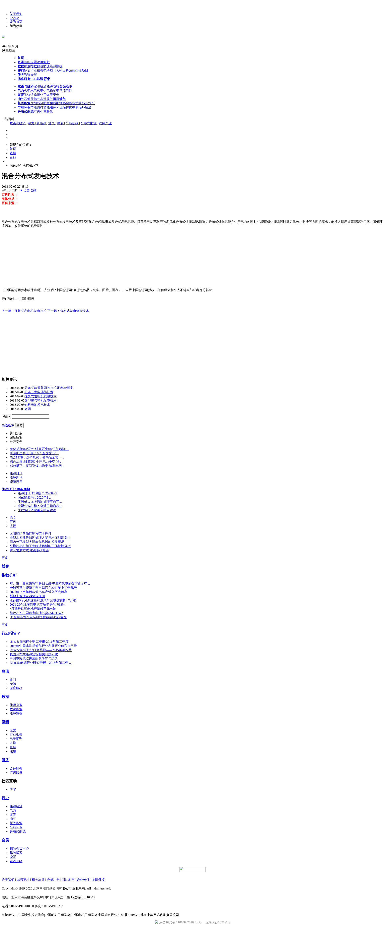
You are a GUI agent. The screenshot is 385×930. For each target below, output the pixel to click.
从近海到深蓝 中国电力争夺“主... (39, 461)
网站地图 (68, 879)
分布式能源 (89, 123)
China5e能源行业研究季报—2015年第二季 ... (41, 662)
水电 (33, 90)
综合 (13, 453)
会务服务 (16, 768)
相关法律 (38, 879)
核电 (40, 90)
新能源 (41, 123)
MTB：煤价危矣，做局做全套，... (40, 457)
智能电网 (65, 90)
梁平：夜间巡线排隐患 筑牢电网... (40, 466)
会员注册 (53, 879)
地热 (62, 103)
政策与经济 (18, 123)
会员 (5, 840)
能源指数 (30, 66)
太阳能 (35, 103)
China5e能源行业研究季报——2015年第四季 (41, 650)
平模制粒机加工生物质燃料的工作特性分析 (40, 546)
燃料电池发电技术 (37, 404)
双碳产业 (105, 123)
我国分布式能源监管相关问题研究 (34, 654)
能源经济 (16, 806)
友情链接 (98, 879)
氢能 (75, 103)
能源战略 (53, 86)
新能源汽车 (87, 103)
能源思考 (16, 481)
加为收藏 (16, 26)
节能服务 (49, 107)
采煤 (27, 94)
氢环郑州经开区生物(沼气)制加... (45, 449)
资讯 (5, 671)
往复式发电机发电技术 (40, 396)
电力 (31, 123)
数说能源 (43, 66)
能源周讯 (16, 477)
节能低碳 (72, 123)
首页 (13, 149)
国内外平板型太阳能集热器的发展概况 (37, 541)
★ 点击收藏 (28, 190)
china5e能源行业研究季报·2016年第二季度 (39, 641)
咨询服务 (16, 772)
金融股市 (65, 86)
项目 (85, 70)
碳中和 (74, 107)
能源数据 (56, 66)
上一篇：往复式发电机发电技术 (24, 311)
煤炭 (60, 123)
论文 (27, 70)
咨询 (27, 74)
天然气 (35, 99)
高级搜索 (8, 425)
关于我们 (16, 14)
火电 (27, 90)
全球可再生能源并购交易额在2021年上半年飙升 (43, 587)
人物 (59, 70)
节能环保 (16, 827)
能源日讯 (16, 473)
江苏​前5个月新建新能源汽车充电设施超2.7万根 (43, 600)
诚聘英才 (23, 879)
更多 (5, 557)
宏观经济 (40, 86)
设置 (13, 857)
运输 (33, 94)
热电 (46, 90)
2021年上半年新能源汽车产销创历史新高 (38, 592)
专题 (33, 62)
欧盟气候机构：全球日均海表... (40, 506)
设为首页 (16, 21)
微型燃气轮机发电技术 (40, 400)
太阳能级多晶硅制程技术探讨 (30, 533)
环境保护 (62, 107)
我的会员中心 (19, 848)
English (14, 18)
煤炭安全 (53, 94)
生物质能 (53, 103)
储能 (69, 103)
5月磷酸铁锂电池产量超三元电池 (33, 608)
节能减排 (36, 107)
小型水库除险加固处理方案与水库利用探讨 (40, 537)
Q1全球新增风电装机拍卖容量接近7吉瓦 (38, 617)
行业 (5, 798)
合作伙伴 (83, 879)
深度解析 (43, 62)
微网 (27, 409)
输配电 (54, 90)
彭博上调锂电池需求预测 (27, 596)
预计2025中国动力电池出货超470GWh (36, 613)
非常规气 (46, 99)
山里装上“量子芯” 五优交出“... (37, 453)
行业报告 (36, 70)
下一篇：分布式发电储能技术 (68, 311)
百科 (66, 70)
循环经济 (85, 107)
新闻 (27, 62)
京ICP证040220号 (218, 922)
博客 (5, 566)
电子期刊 (49, 70)
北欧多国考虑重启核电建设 (37, 510)
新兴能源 (16, 823)
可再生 (38, 111)
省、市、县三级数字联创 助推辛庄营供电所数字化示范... (50, 583)
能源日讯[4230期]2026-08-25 (37, 493)
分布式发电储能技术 (38, 392)
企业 (78, 70)
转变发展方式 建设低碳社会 (29, 550)
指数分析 (9, 575)
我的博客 (16, 852)
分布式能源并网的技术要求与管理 (48, 388)
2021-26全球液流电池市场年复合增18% (37, 604)
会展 (33, 74)
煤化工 (42, 94)
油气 (52, 123)
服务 (5, 760)
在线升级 (16, 861)
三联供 (48, 111)
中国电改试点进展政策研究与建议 (34, 658)
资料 (13, 153)
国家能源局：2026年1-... (35, 497)
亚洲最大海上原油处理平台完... (40, 501)
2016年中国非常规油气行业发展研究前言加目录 (43, 646)
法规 (72, 70)
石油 (27, 99)
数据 (5, 696)
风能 (43, 103)
